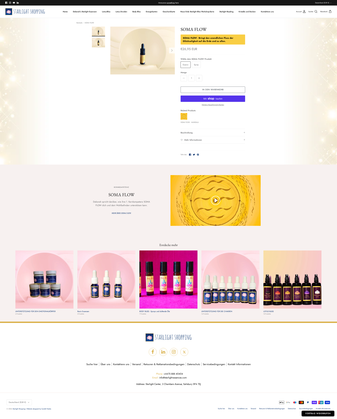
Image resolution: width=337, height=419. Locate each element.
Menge (184, 72)
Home (65, 11)
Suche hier (92, 364)
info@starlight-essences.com (169, 377)
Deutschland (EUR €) (322, 3)
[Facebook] (6, 3)
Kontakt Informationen (239, 364)
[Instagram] (10, 3)
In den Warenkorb (213, 89)
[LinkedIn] (18, 3)
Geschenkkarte (169, 11)
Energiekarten (151, 11)
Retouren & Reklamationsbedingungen (163, 364)
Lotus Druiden (121, 11)
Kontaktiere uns (267, 11)
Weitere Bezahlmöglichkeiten (213, 105)
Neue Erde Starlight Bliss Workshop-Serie (197, 11)
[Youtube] (14, 3)
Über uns (105, 364)
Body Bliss (136, 11)
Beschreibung (187, 132)
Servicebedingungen (214, 364)
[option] (142, 50)
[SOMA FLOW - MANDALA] (184, 119)
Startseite (79, 23)
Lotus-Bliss (106, 11)
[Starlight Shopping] (25, 11)
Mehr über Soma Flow (121, 213)
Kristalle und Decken (247, 11)
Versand (136, 364)
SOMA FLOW (89, 23)
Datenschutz (193, 364)
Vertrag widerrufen (318, 413)
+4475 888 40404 (169, 374)
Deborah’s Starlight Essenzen (85, 11)
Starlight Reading (226, 11)
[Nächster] (172, 50)
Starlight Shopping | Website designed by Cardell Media (32, 409)
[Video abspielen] (215, 200)
